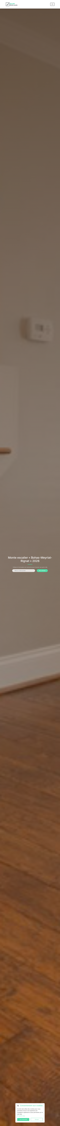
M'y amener (42, 570)
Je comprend (23, 1119)
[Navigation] (52, 4)
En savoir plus (21, 1116)
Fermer (37, 1119)
